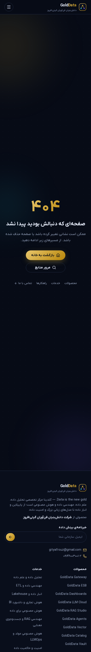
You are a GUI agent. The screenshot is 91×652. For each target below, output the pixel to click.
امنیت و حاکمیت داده (28, 648)
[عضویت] (10, 537)
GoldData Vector (75, 627)
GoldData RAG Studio (72, 611)
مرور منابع (42, 267)
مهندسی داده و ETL (29, 586)
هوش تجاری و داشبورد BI (25, 602)
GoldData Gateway (73, 577)
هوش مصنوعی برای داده (26, 611)
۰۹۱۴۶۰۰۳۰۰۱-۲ (72, 556)
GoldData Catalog (74, 636)
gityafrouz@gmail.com (65, 550)
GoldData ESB (77, 586)
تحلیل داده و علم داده (27, 577)
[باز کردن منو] (8, 7)
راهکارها (41, 283)
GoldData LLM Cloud (72, 602)
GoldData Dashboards (71, 594)
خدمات (55, 283)
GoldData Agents (74, 619)
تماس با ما (25, 283)
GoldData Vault (76, 644)
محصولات (70, 283)
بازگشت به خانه (42, 255)
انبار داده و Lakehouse (27, 594)
